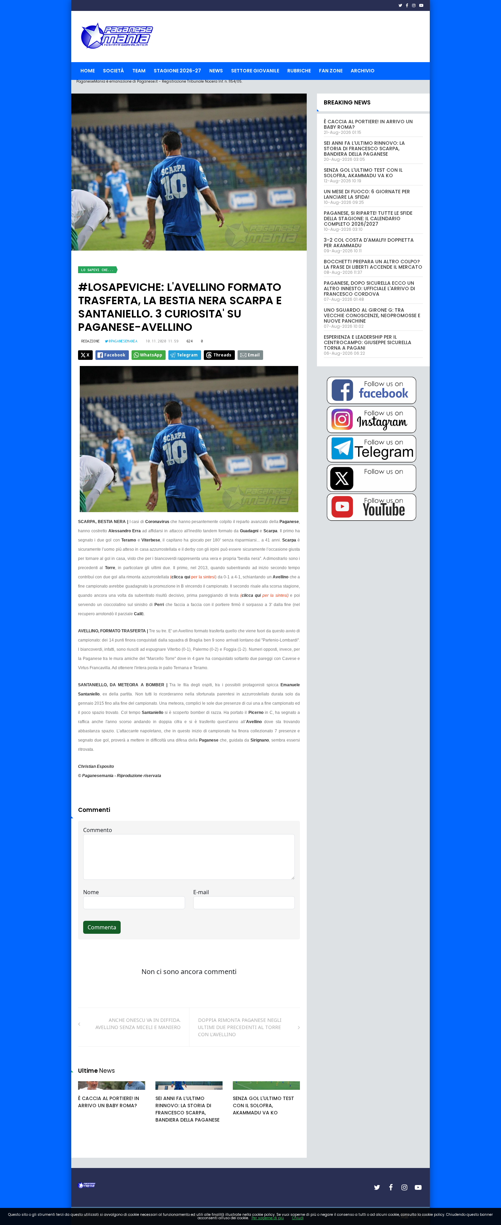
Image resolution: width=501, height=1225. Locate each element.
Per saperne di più (268, 1218)
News (216, 70)
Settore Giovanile (255, 70)
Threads (222, 355)
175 (90, 1092)
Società (113, 70)
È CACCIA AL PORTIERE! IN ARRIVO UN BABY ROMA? (108, 1102)
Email (254, 355)
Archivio (363, 70)
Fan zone (331, 70)
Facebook (114, 355)
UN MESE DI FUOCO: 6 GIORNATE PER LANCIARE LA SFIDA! (367, 194)
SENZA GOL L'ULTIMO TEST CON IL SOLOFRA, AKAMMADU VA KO (263, 1105)
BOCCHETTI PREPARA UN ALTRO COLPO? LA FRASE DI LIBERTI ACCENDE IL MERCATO (373, 264)
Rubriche (299, 70)
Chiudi (298, 1218)
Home (87, 70)
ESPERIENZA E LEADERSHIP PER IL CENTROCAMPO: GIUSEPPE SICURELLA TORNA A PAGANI (367, 342)
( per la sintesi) (193, 577)
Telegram (187, 355)
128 (244, 1092)
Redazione (90, 341)
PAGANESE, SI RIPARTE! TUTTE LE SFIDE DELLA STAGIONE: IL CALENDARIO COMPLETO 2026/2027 (368, 218)
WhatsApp (151, 355)
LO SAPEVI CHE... (97, 270)
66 (166, 1092)
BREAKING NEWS (347, 102)
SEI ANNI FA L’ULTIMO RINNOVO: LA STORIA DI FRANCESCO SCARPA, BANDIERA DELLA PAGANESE (187, 1109)
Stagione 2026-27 (177, 70)
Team (139, 70)
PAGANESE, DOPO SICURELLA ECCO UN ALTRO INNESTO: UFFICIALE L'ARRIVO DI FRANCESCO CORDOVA (369, 288)
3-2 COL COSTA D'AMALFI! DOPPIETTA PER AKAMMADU (369, 243)
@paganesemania (123, 341)
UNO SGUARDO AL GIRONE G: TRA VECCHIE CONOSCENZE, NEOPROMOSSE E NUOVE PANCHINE (372, 315)
